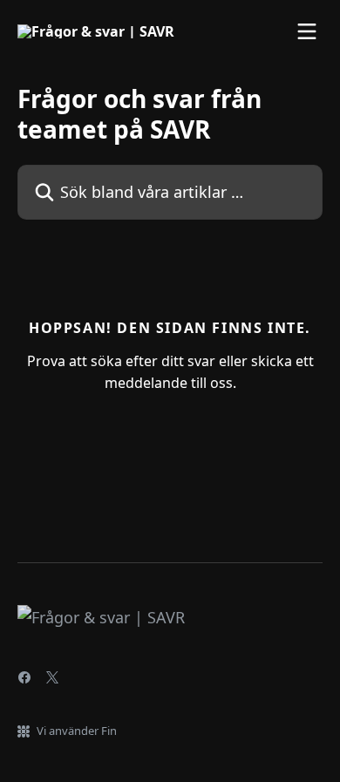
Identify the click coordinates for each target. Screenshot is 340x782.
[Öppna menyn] (307, 31)
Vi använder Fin (77, 730)
